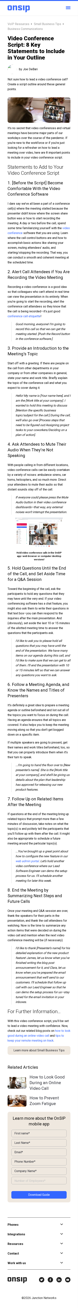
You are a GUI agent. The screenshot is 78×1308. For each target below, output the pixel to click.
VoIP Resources (19, 24)
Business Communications (25, 29)
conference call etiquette (24, 316)
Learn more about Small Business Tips (39, 1050)
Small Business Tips (47, 24)
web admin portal (27, 861)
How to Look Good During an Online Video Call (47, 1083)
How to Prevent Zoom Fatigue (44, 1101)
